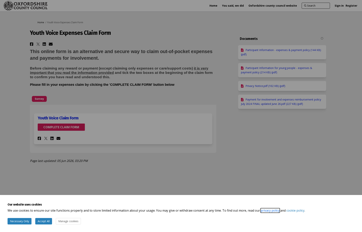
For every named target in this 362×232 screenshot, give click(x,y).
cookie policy (295, 210)
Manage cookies (68, 221)
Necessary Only (19, 221)
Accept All (44, 221)
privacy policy (270, 210)
